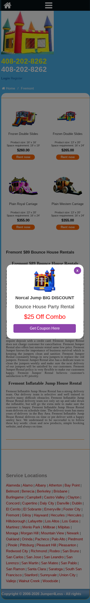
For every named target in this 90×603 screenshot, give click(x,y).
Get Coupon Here (45, 328)
